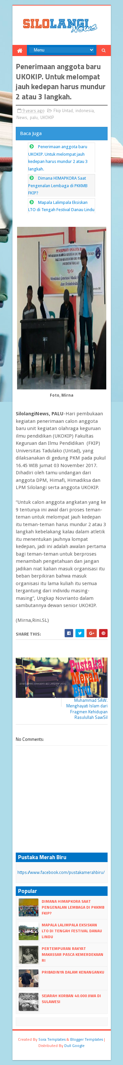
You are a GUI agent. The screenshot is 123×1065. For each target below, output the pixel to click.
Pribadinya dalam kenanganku (73, 972)
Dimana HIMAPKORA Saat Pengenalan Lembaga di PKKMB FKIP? (58, 185)
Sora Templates (52, 1039)
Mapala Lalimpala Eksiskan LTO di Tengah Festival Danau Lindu (72, 931)
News (21, 117)
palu (34, 117)
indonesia (84, 110)
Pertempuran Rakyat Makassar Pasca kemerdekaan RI (72, 954)
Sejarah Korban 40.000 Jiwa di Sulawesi (71, 999)
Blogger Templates (86, 1039)
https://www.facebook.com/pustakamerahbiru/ (61, 872)
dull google (74, 1045)
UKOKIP (47, 117)
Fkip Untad (63, 110)
